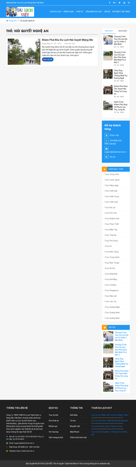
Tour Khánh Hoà (112, 218)
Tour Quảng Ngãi (112, 307)
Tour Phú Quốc (111, 240)
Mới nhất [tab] (109, 31)
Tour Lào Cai (110, 301)
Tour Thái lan (110, 235)
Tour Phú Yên (111, 213)
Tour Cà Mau (110, 285)
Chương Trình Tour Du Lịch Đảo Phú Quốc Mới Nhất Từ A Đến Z (120, 57)
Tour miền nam (111, 202)
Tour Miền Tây (111, 229)
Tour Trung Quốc (112, 257)
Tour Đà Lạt (110, 207)
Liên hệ (107, 12)
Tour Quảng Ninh (112, 318)
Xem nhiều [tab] (122, 31)
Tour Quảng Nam (112, 312)
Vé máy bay (54, 432)
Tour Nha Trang (111, 252)
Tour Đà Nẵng (111, 279)
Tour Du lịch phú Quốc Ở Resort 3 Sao (106, 426)
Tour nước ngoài (112, 180)
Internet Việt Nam (121, 12)
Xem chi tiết (47, 59)
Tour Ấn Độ (110, 268)
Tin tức (73, 421)
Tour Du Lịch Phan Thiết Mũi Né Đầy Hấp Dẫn (109, 421)
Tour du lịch (55, 12)
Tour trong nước (112, 174)
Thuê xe (79, 12)
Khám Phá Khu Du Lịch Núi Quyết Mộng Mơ (67, 39)
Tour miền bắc (111, 191)
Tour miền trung (112, 196)
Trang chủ (12, 21)
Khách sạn (69, 12)
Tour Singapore (111, 290)
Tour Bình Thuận (112, 263)
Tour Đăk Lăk (110, 296)
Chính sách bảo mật (78, 437)
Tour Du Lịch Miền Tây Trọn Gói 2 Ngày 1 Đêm (110, 415)
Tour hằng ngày (111, 185)
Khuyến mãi (75, 426)
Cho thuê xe (54, 421)
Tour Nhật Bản (111, 274)
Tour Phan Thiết (112, 224)
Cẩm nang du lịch (93, 12)
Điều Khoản (74, 432)
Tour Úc (108, 246)
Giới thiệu (74, 415)
